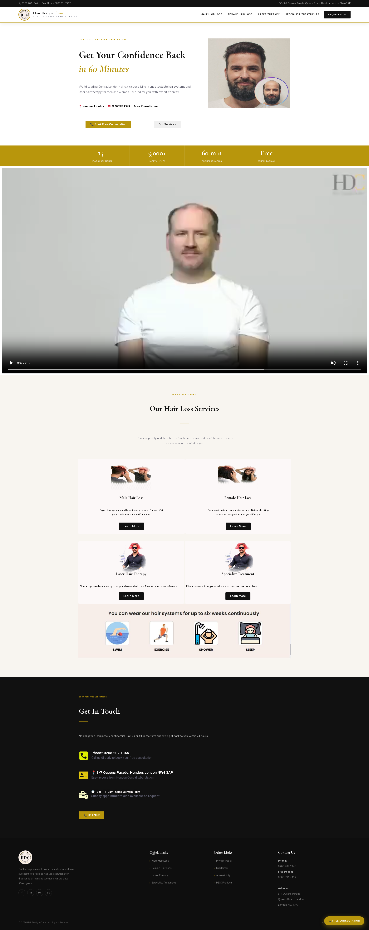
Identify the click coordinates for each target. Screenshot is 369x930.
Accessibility (223, 875)
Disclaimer (222, 868)
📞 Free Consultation (344, 920)
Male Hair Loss (211, 14)
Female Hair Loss (240, 14)
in (31, 892)
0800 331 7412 (63, 3)
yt (48, 892)
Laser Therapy (269, 14)
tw (39, 892)
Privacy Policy (224, 861)
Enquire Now (337, 14)
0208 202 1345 (30, 3)
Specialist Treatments (302, 14)
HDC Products (224, 882)
